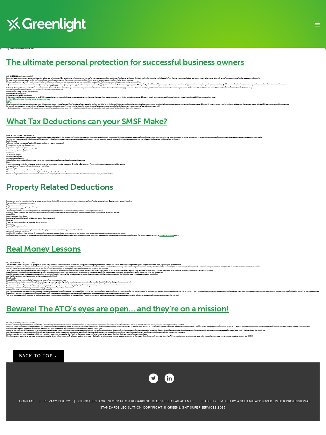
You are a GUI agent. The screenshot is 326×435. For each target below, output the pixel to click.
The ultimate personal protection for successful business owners (125, 62)
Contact (27, 401)
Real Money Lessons (43, 249)
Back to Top (38, 356)
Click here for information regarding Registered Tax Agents (135, 401)
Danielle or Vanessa (166, 235)
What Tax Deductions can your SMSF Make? (86, 121)
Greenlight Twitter (153, 378)
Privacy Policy (57, 401)
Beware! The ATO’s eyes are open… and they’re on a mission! (117, 309)
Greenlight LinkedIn (169, 378)
